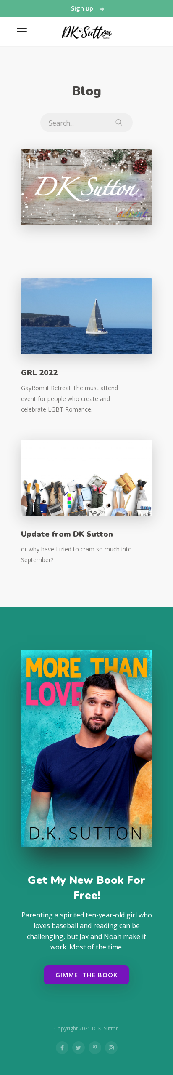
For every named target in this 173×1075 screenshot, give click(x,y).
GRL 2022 (39, 373)
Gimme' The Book (86, 975)
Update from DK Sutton (67, 534)
